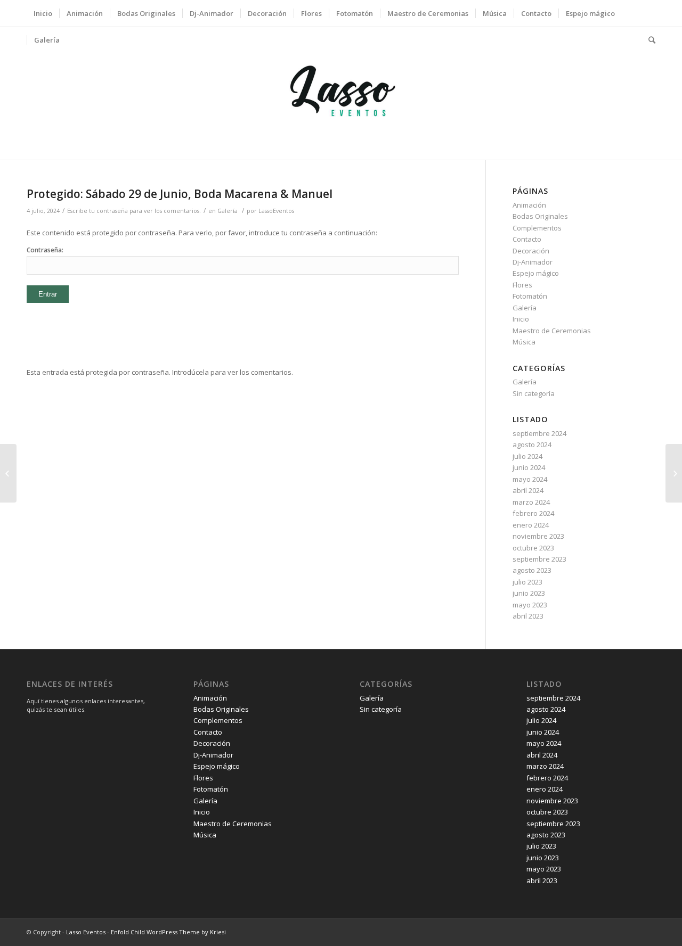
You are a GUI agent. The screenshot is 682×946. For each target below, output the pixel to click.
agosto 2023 (532, 570)
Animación (529, 205)
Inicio (521, 319)
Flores (522, 285)
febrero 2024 (533, 513)
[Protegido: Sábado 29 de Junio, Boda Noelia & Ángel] (8, 473)
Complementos (537, 228)
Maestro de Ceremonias (552, 330)
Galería (227, 211)
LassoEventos (276, 211)
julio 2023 (527, 582)
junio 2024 (529, 467)
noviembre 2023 (538, 536)
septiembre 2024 (539, 433)
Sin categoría (534, 393)
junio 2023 (529, 593)
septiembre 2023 (539, 559)
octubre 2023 (533, 548)
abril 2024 (528, 490)
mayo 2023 (530, 605)
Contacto (527, 239)
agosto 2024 (532, 444)
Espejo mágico (536, 273)
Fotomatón (530, 296)
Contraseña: (45, 249)
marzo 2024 (531, 502)
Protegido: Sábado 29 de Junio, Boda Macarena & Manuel (179, 193)
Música (524, 342)
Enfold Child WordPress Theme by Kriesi (168, 932)
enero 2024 (531, 525)
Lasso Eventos (85, 932)
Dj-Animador (533, 262)
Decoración (531, 251)
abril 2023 (528, 616)
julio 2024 (527, 456)
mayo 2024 (530, 479)
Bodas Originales (540, 216)
